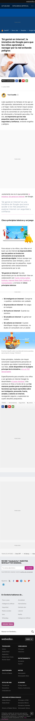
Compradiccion (6, 690)
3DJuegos (21, 649)
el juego (17, 381)
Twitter (20, 80)
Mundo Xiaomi (6, 659)
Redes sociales (6, 611)
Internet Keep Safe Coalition (18, 280)
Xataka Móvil (5, 651)
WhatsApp (5, 618)
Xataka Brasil (5, 703)
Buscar (32, 631)
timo (3, 614)
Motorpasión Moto (23, 676)
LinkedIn (3, 584)
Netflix (20, 614)
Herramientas (13, 402)
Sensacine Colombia (24, 705)
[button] (13, 95)
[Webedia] (30, 1)
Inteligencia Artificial (24, 618)
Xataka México (6, 700)
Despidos (23, 30)
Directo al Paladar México (9, 708)
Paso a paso (6, 600)
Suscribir (29, 568)
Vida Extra (21, 651)
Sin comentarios (9, 81)
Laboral (20, 611)
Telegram (21, 580)
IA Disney (27, 553)
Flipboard (23, 80)
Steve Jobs (15, 30)
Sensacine (21, 661)
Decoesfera (5, 688)
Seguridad (22, 402)
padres (30, 402)
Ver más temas (8, 624)
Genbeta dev (22, 607)
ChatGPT (6, 30)
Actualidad (21, 600)
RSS (25, 580)
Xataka (4, 649)
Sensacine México (23, 703)
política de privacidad (26, 572)
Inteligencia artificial (8, 603)
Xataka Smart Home (7, 657)
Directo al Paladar (7, 673)
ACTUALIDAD (5, 6)
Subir (28, 639)
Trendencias (5, 685)
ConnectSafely (6, 283)
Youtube (17, 580)
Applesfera (5, 654)
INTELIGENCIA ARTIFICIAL (20, 6)
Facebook (16, 80)
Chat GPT (18, 553)
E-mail (26, 80)
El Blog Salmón (22, 685)
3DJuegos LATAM (23, 700)
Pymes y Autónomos (24, 688)
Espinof (20, 664)
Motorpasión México (24, 708)
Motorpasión (21, 673)
